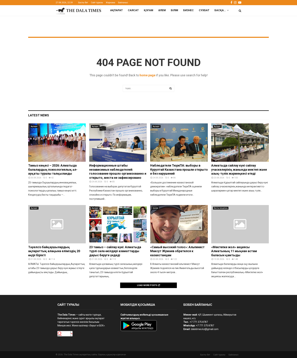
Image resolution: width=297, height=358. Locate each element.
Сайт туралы (97, 2)
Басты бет (83, 2)
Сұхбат (204, 10)
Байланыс (123, 2)
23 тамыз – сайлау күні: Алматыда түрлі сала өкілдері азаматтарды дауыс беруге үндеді (115, 251)
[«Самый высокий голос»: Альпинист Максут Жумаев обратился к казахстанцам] (179, 224)
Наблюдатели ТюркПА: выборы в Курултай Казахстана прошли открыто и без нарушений (179, 169)
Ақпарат (116, 10)
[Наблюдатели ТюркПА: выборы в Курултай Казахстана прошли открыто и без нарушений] (179, 142)
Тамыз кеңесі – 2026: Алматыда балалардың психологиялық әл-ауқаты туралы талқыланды (52, 169)
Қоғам (148, 10)
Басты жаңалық (221, 208)
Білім (174, 10)
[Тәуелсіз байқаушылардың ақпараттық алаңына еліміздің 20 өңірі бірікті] (57, 224)
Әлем (162, 10)
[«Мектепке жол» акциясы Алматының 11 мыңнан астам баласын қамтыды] (240, 224)
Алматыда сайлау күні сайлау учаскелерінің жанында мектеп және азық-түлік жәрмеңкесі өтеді (239, 169)
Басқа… (220, 10)
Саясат (133, 10)
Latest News (38, 115)
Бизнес (188, 10)
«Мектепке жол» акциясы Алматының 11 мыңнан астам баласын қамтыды (234, 251)
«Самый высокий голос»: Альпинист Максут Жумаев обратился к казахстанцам (177, 251)
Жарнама (110, 2)
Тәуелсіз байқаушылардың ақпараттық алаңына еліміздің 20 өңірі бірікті (54, 251)
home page (147, 75)
